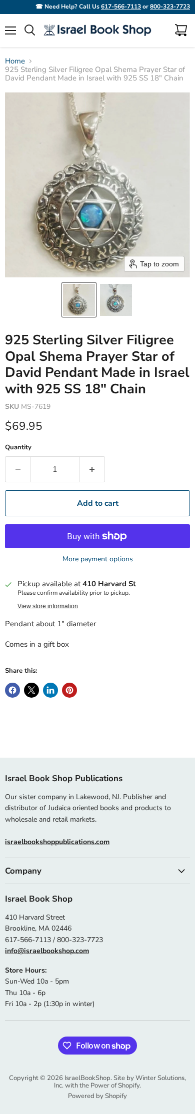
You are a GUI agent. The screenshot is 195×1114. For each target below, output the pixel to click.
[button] (79, 300)
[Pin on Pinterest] (69, 690)
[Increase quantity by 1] (92, 469)
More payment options (97, 559)
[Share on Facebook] (12, 690)
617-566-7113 (121, 6)
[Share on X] (31, 690)
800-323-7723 (170, 6)
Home (15, 61)
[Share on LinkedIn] (50, 690)
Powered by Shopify (97, 1096)
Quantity (18, 447)
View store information (48, 606)
